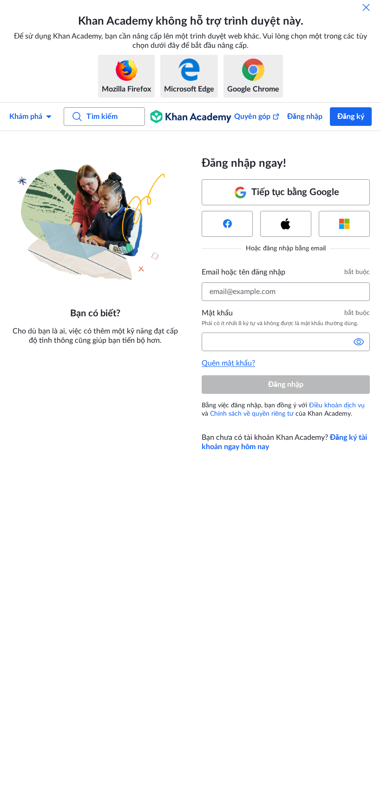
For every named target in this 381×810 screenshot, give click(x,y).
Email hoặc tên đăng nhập (243, 272)
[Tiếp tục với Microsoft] (344, 224)
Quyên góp (252, 116)
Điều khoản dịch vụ (337, 405)
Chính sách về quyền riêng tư (252, 414)
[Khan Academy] (190, 117)
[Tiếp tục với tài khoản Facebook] (227, 224)
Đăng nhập (304, 116)
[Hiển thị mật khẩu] (358, 341)
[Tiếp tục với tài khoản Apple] (285, 224)
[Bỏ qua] (366, 7)
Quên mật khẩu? (228, 363)
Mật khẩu (217, 313)
